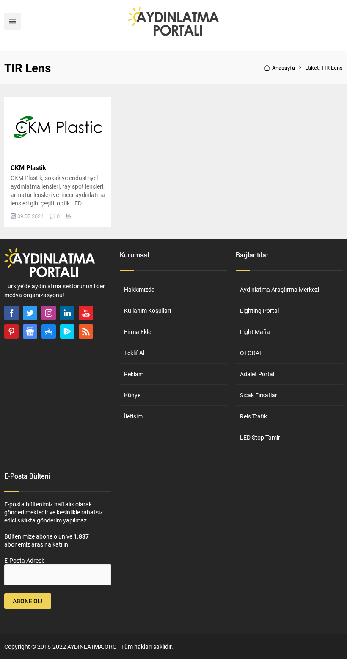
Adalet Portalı (257, 374)
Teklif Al (134, 353)
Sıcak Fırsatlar (258, 395)
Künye (132, 395)
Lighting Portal (259, 310)
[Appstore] (48, 331)
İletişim (133, 416)
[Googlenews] (30, 331)
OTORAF (251, 353)
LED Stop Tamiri (260, 437)
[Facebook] (11, 313)
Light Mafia (255, 332)
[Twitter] (30, 313)
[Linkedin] (67, 313)
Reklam (133, 374)
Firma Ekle (137, 332)
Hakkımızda (139, 289)
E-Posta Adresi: (24, 560)
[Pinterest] (11, 331)
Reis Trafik (253, 416)
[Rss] (86, 331)
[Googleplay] (67, 331)
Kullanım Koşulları (147, 310)
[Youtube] (86, 313)
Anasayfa (283, 67)
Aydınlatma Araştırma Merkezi (279, 289)
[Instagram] (48, 313)
